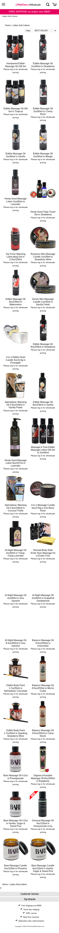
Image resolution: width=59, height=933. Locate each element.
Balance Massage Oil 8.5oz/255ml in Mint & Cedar (43, 688)
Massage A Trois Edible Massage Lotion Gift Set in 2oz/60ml (43, 450)
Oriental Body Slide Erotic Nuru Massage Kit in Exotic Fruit (43, 553)
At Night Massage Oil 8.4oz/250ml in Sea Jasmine (15, 643)
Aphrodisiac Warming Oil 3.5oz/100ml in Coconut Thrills (15, 508)
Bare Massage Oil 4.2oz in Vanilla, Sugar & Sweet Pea (15, 823)
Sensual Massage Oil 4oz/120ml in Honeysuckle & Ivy (43, 823)
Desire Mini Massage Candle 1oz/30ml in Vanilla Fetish (43, 302)
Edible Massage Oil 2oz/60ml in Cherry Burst (43, 111)
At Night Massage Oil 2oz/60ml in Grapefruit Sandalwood (43, 598)
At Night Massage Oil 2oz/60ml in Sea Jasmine (15, 598)
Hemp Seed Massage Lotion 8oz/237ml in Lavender (16, 463)
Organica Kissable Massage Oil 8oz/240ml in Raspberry (43, 778)
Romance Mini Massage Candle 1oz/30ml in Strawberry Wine (43, 257)
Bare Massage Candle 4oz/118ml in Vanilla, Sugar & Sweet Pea (43, 868)
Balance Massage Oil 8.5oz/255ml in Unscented (43, 643)
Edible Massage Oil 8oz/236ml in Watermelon (15, 302)
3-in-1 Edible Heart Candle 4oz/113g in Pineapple (15, 360)
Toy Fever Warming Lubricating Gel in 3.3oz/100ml (15, 257)
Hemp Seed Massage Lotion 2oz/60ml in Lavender (16, 201)
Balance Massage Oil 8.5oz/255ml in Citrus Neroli (43, 733)
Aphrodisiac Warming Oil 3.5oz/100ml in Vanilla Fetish (15, 405)
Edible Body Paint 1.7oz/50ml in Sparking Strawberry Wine (15, 733)
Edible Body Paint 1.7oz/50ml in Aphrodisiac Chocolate (15, 688)
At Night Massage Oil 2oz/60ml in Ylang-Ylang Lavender (15, 553)
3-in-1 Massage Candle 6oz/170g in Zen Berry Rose (43, 508)
